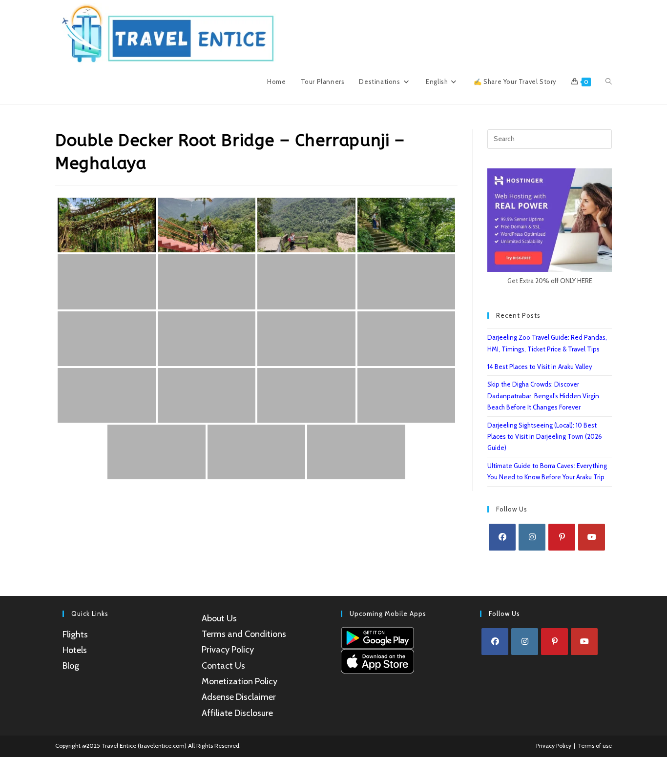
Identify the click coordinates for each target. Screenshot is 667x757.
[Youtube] (591, 537)
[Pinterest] (561, 537)
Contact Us (223, 665)
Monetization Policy (239, 681)
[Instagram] (532, 537)
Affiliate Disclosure (237, 713)
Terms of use (595, 745)
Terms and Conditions (244, 634)
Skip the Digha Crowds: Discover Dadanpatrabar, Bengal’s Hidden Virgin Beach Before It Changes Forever (543, 395)
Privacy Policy (228, 649)
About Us (219, 618)
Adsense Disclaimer (239, 697)
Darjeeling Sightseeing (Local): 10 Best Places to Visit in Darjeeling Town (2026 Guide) (544, 436)
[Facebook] (502, 537)
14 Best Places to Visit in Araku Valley (539, 366)
